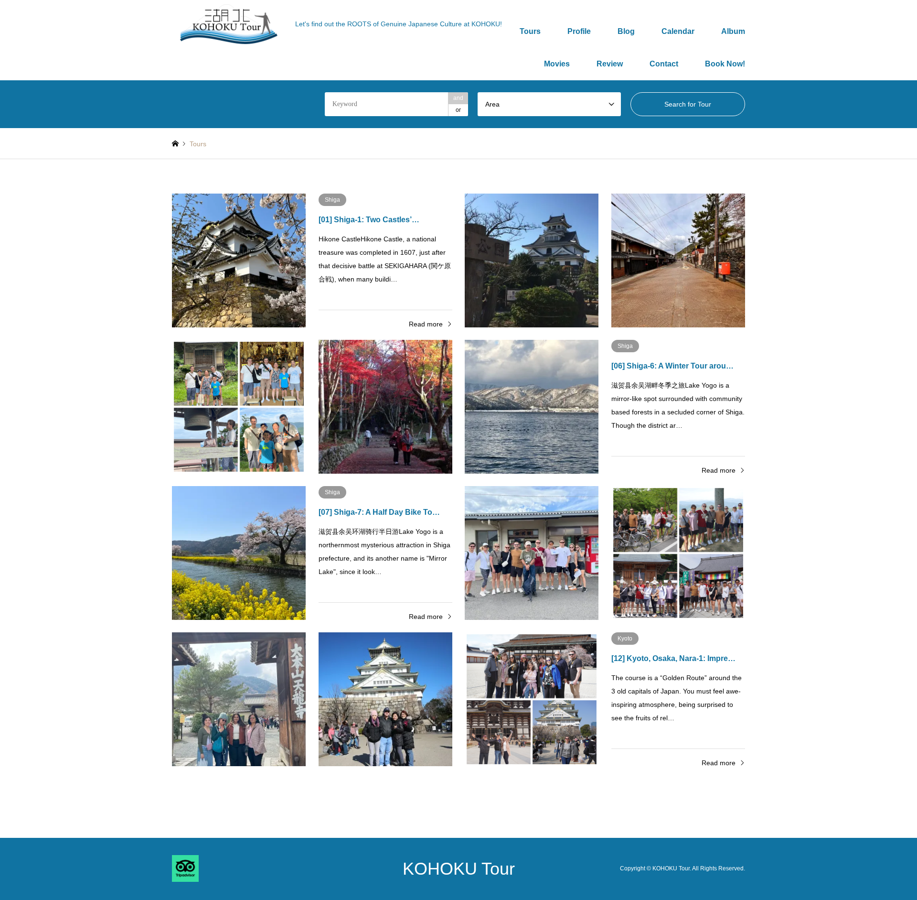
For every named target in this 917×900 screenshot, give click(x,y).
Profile (579, 31)
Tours (530, 31)
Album (733, 31)
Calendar (677, 31)
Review (610, 64)
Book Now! (725, 64)
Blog (626, 31)
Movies (557, 64)
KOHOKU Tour (459, 868)
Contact (664, 64)
